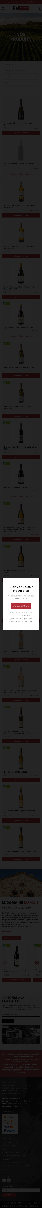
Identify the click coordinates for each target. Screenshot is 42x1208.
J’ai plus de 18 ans (21, 606)
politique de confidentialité (21, 621)
